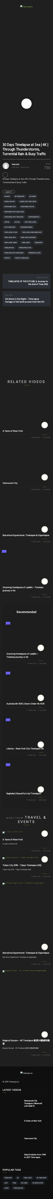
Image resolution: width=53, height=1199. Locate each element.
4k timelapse (19, 196)
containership (34, 217)
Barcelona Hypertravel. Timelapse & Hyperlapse (26, 535)
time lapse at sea (11, 232)
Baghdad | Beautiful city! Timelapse (23, 794)
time (14, 1183)
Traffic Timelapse (21, 258)
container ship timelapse (14, 217)
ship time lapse (30, 222)
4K (18, 1178)
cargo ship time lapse (28, 202)
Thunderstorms (26, 227)
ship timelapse (10, 227)
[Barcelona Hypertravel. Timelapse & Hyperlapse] (44, 529)
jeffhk (7, 222)
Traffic (7, 258)
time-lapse (26, 243)
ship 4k (17, 222)
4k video (32, 196)
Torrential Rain (35, 253)
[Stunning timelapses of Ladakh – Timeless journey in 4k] (44, 581)
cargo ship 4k (10, 202)
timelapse (38, 243)
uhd (6, 1183)
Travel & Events (32, 819)
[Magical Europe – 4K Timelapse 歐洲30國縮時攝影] (44, 1034)
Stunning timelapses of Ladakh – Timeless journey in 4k (23, 589)
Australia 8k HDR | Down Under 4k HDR (25, 704)
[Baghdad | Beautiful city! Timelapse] (41, 789)
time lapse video (11, 243)
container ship (10, 207)
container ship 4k (27, 207)
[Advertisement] (26, 44)
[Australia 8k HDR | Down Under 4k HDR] (41, 698)
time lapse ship (10, 237)
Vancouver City (10, 483)
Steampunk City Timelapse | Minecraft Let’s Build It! (33, 1103)
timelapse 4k (9, 248)
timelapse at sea (25, 248)
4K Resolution (38, 1183)
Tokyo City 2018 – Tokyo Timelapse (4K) (22, 865)
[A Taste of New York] (44, 425)
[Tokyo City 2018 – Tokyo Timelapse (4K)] (44, 859)
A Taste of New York (13, 431)
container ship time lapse (14, 212)
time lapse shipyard (28, 237)
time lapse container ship (32, 232)
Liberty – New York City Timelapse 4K (25, 749)
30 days (7, 196)
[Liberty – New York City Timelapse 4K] (41, 744)
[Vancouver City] (44, 477)
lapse (6, 1188)
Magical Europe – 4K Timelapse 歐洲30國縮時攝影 (26, 1042)
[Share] (5, 174)
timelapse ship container (14, 253)
